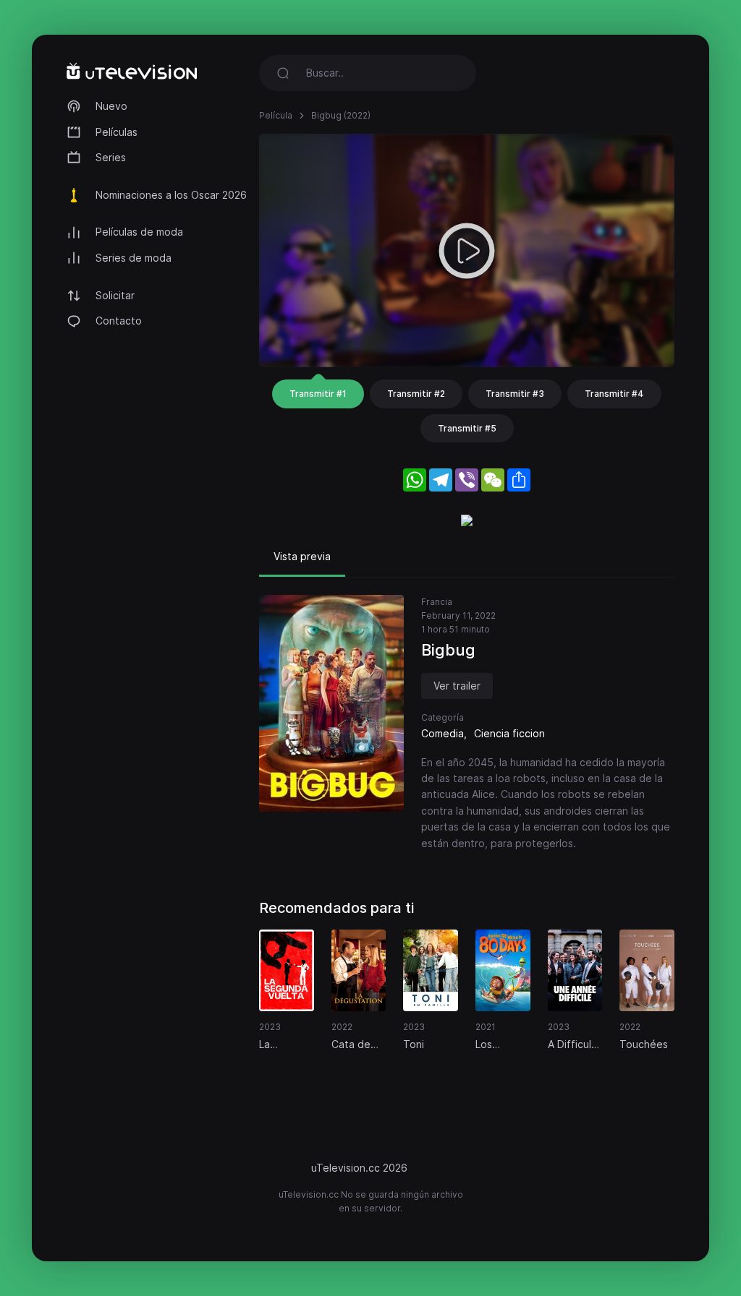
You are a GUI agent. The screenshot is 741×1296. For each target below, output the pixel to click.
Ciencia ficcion (509, 733)
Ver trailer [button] (456, 685)
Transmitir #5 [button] (467, 428)
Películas (116, 132)
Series (111, 157)
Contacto (119, 320)
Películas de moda (139, 232)
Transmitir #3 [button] (515, 393)
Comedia (442, 733)
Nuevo (111, 106)
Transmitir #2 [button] (416, 393)
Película (275, 115)
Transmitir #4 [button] (614, 393)
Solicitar (115, 295)
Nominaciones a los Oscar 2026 (171, 195)
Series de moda (134, 258)
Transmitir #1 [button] (318, 393)
